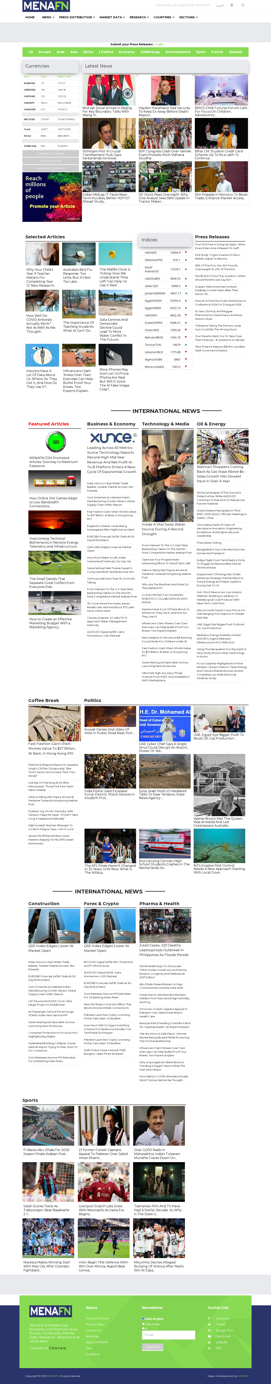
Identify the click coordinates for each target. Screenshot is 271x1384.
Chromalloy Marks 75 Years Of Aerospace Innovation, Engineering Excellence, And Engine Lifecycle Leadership (219, 530)
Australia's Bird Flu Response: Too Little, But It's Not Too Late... (77, 275)
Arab (60, 52)
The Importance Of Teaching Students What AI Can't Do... (78, 326)
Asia (73, 52)
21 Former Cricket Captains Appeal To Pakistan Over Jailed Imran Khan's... (103, 1154)
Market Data (111, 17)
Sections (187, 17)
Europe (45, 52)
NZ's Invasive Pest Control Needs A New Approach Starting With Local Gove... (219, 869)
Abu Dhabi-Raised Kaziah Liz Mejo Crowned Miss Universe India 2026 (161, 986)
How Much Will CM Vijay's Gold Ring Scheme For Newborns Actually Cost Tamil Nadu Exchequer (107, 1029)
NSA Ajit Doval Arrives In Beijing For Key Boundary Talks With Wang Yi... (107, 111)
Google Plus (224, 1330)
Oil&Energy (150, 52)
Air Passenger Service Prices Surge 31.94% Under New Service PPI (51, 1013)
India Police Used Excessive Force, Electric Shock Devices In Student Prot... (110, 794)
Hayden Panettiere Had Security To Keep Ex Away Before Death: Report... (164, 111)
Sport (201, 52)
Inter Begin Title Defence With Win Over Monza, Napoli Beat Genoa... (103, 1266)
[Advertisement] (135, 32)
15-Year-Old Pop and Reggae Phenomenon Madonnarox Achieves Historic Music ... (218, 315)
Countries (162, 17)
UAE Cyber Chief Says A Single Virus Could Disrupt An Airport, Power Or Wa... (163, 747)
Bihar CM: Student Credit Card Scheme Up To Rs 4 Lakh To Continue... (219, 154)
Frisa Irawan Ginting (209, 542)
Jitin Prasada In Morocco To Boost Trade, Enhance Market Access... (221, 196)
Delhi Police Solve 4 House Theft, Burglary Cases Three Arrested (105, 1052)
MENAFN (243, 1375)
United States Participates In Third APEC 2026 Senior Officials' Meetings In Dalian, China (222, 514)
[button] (231, 5)
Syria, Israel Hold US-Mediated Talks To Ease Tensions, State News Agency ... (162, 794)
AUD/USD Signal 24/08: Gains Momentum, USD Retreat (105, 633)
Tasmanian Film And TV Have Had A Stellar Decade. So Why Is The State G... (158, 1210)
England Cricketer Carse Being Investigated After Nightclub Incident (110, 527)
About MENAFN (97, 1342)
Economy (127, 52)
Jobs (89, 1348)
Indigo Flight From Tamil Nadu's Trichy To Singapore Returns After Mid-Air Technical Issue (221, 564)
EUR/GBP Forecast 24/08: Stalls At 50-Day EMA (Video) (111, 538)
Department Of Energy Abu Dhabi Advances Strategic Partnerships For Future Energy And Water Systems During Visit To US (220, 580)
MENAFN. (53, 1375)
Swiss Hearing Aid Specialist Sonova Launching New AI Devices (165, 664)
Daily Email (222, 1336)
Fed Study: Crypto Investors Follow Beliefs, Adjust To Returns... (217, 256)
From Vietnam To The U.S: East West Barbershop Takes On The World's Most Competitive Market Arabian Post (112, 593)
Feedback (92, 1354)
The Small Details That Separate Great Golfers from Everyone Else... (51, 583)
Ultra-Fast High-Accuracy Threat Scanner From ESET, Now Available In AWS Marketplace (165, 676)
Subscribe (153, 1347)
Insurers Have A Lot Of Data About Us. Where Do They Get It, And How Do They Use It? (166, 613)
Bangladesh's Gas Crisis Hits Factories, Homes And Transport (221, 551)
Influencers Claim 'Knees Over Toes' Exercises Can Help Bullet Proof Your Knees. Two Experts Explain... (78, 381)
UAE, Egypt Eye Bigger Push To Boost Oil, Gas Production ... (219, 736)
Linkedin (221, 1342)
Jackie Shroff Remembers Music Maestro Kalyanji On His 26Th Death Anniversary (51, 839)
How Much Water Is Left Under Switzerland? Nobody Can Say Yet (109, 559)
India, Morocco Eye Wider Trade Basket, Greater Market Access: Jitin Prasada (110, 487)
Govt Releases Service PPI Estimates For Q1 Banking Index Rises (51, 1059)
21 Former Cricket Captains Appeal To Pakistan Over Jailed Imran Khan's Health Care (163, 1012)
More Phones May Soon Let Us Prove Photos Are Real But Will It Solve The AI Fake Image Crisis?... (114, 379)
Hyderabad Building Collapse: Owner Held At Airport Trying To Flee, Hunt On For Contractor (53, 1047)
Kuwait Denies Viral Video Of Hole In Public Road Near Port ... (110, 731)
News (46, 17)
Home (30, 17)
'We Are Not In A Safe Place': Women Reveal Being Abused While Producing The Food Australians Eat (164, 1037)
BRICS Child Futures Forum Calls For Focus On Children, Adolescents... (221, 111)
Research (138, 17)
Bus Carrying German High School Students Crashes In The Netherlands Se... (164, 864)
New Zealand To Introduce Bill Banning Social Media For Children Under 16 (167, 639)
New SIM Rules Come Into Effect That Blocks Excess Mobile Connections (107, 1006)
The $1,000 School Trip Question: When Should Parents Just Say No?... (220, 277)
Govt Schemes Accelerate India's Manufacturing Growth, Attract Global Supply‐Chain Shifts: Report (111, 501)
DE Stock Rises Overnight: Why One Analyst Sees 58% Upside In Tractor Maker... (164, 198)
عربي (220, 5)
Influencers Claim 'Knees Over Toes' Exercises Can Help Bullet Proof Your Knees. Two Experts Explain (165, 627)
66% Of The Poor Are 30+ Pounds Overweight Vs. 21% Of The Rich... (216, 267)
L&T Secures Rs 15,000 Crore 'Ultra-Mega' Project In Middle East (50, 1002)
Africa (88, 52)
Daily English (154, 1319)
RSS (218, 1348)
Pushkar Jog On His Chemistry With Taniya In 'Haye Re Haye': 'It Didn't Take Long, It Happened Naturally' (53, 815)
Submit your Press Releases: (133, 44)
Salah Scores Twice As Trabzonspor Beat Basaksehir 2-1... (46, 1210)
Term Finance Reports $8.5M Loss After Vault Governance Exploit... (220, 348)
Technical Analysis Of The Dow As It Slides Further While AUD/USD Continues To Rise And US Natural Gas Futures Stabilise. (221, 498)
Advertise (92, 1336)
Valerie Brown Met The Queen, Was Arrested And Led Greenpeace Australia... (218, 822)
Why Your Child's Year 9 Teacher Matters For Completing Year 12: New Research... (41, 277)
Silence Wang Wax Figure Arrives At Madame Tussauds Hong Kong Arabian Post (166, 573)
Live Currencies (50, 161)
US (31, 52)
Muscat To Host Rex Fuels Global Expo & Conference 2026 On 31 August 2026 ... (220, 302)
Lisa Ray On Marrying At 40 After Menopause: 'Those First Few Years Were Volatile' (50, 786)
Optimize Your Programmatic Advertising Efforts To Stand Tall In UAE (166, 561)
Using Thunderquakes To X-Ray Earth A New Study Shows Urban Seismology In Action (221, 653)
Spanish (235, 52)
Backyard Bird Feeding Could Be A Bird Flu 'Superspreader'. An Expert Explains (164, 1025)
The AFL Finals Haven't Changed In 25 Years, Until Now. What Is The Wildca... (110, 869)
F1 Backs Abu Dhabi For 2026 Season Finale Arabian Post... (46, 1152)
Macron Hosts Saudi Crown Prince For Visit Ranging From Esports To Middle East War (221, 614)
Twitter (220, 1324)
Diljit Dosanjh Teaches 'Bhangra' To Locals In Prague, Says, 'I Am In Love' (51, 827)
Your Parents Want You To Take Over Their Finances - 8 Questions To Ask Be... (220, 337)
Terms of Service (97, 1318)
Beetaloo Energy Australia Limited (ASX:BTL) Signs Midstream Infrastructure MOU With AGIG (218, 638)
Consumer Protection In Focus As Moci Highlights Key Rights (53, 1034)
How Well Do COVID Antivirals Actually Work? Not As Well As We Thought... (40, 323)
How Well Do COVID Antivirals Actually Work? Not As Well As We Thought (163, 1078)
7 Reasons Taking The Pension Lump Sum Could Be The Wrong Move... (218, 327)
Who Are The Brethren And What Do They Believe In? (165, 586)
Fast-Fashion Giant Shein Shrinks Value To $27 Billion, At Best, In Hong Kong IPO (111, 515)
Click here (57, 1348)
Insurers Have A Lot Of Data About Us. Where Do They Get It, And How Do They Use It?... (41, 379)
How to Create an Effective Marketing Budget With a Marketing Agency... (50, 623)
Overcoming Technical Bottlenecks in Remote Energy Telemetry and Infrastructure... (54, 542)
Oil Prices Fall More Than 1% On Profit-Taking (111, 580)
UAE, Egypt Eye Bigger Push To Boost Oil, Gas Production (220, 626)
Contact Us (93, 1330)
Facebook (222, 1318)
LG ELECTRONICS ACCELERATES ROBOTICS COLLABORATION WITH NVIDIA (164, 598)
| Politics (106, 52)
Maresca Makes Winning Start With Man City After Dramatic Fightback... (46, 1266)
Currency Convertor (50, 153)
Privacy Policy (95, 1324)
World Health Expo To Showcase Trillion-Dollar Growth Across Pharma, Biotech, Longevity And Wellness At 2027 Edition (163, 972)
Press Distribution (75, 17)
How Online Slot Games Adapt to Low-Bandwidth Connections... (53, 502)
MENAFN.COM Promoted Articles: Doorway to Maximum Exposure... (53, 462)
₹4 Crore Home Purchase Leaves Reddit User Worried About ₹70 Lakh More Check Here (110, 607)
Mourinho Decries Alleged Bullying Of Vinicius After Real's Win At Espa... (159, 1266)
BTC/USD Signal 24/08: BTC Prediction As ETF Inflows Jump (108, 963)
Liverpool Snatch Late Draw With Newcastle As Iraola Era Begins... (101, 1210)
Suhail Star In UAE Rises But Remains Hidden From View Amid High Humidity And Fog (164, 998)
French (217, 52)
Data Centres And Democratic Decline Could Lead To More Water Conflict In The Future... (114, 329)
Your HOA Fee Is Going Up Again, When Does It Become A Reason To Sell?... (220, 246)
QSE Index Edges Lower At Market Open (109, 548)
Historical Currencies (51, 168)
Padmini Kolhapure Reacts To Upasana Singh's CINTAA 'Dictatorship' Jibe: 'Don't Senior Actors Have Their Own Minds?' (53, 770)
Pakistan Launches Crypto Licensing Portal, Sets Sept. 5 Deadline (107, 1016)
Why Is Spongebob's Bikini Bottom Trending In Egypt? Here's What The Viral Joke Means (162, 1066)
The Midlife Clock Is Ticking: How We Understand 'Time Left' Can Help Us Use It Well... (115, 277)
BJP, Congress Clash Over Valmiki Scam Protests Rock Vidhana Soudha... (165, 154)
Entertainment (178, 52)
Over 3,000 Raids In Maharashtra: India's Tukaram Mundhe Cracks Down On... (157, 1154)
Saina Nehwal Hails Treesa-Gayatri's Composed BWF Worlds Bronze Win (110, 569)
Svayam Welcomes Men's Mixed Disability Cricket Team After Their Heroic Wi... (216, 290)
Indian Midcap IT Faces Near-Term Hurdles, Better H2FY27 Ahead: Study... (106, 198)
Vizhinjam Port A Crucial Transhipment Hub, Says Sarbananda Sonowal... (102, 154)
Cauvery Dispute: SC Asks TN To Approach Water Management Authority (107, 621)
